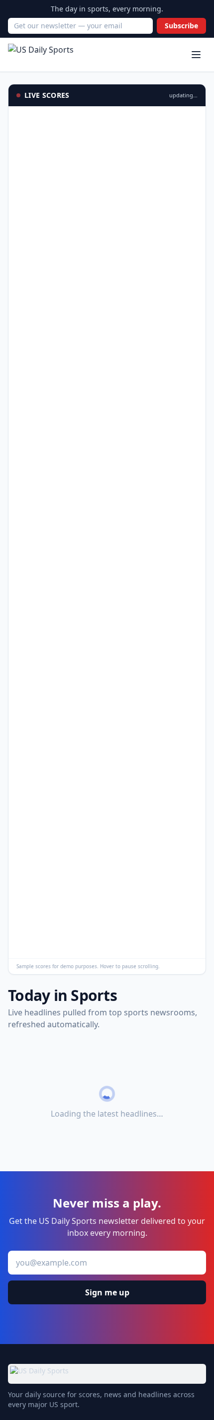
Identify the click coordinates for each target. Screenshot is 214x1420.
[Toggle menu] (196, 55)
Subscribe (181, 25)
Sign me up (107, 1292)
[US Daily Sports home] (41, 55)
